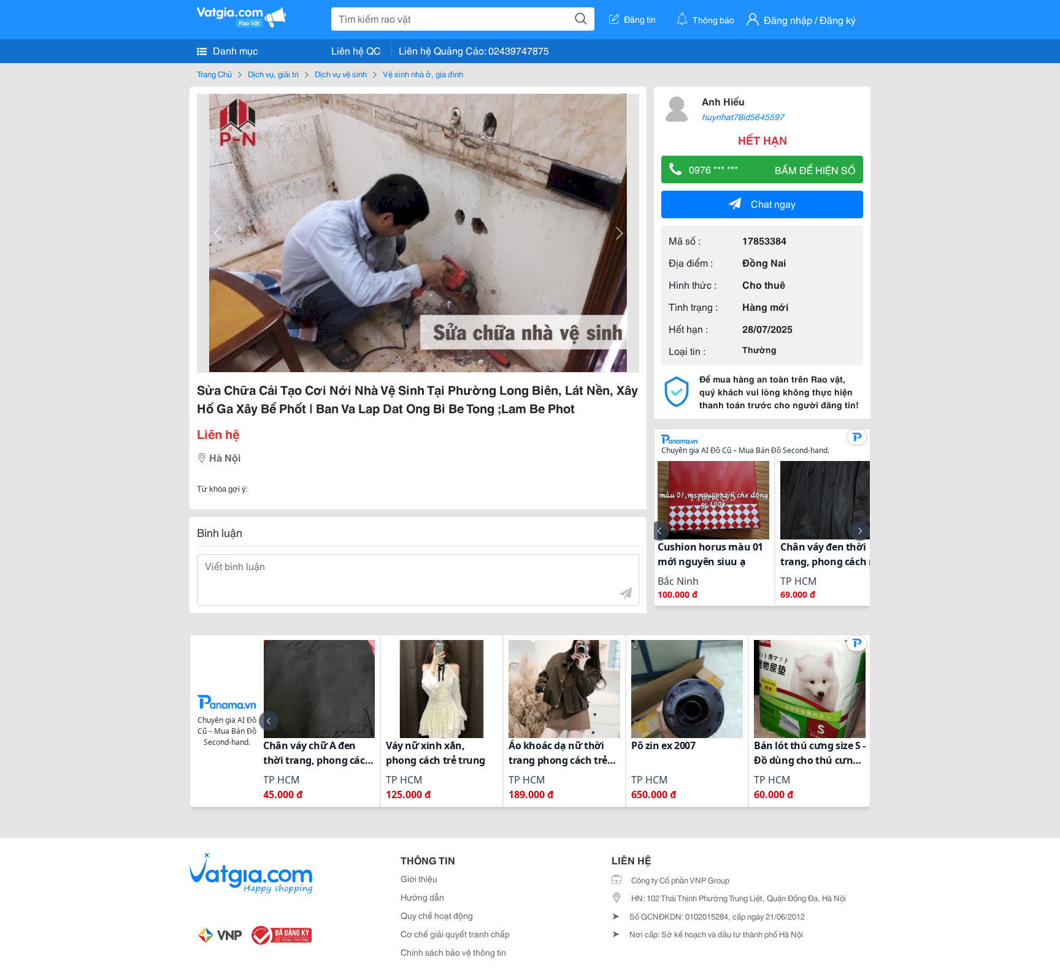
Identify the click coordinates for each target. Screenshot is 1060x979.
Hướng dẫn (422, 897)
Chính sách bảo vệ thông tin (453, 952)
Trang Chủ (214, 73)
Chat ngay (773, 203)
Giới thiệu (419, 878)
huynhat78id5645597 (743, 116)
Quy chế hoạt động (437, 915)
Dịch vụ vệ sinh (341, 73)
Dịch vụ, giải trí (273, 73)
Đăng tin (640, 19)
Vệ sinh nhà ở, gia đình (423, 73)
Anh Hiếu (723, 101)
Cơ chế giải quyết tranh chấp (455, 934)
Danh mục (234, 50)
